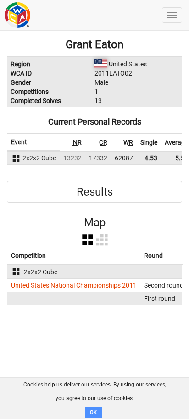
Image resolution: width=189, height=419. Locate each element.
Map (95, 222)
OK (93, 412)
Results (95, 191)
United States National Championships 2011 (74, 285)
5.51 (181, 158)
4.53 (151, 158)
